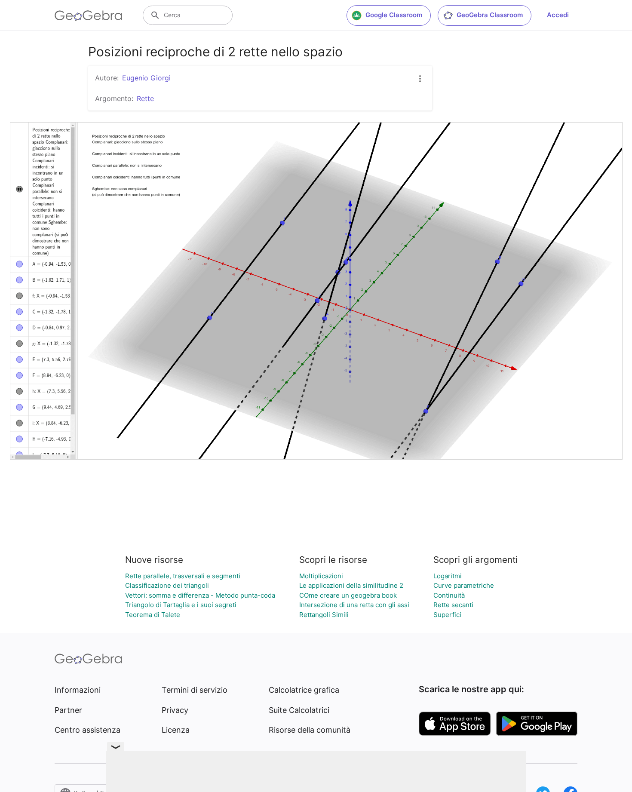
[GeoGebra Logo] (88, 15)
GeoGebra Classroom (490, 15)
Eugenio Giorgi (146, 78)
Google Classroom (393, 15)
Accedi (558, 15)
